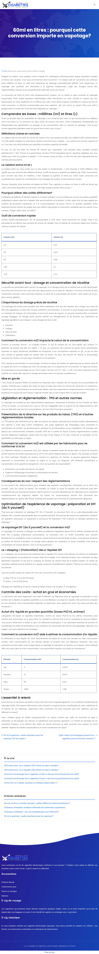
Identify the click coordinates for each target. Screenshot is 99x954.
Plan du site (49, 952)
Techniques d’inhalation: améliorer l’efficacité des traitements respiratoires (34, 807)
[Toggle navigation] (94, 4)
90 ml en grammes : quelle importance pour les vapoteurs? (28, 816)
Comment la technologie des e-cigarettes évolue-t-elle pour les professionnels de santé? (41, 774)
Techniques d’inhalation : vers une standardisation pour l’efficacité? (31, 812)
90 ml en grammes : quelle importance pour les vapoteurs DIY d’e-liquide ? (23, 737)
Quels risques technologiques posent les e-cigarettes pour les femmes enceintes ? (77, 737)
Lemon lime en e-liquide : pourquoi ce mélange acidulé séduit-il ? (31, 782)
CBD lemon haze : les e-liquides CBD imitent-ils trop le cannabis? (31, 765)
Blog (5, 71)
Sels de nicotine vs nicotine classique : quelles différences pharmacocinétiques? (37, 803)
